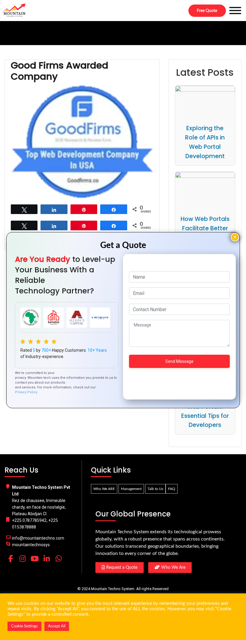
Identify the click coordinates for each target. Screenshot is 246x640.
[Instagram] (22, 558)
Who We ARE (104, 489)
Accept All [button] (56, 626)
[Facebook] (10, 558)
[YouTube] (34, 558)
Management (131, 489)
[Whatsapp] (58, 558)
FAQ (171, 489)
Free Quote (207, 11)
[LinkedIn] (46, 558)
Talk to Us (155, 489)
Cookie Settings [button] (24, 626)
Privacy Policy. (26, 392)
